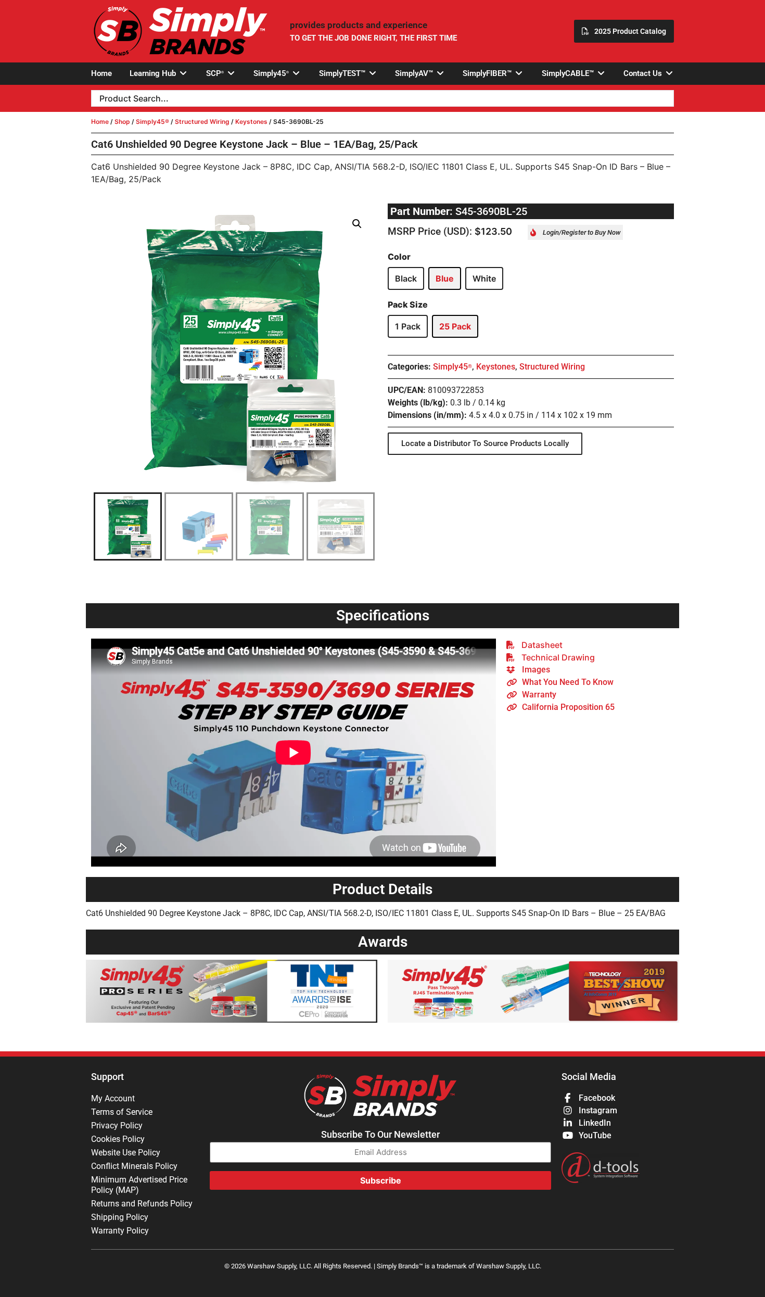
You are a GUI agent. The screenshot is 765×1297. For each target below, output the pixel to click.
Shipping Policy (119, 1217)
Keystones (251, 121)
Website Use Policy (125, 1153)
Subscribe (380, 1180)
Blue (445, 278)
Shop (122, 121)
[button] (158, 73)
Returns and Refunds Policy (142, 1204)
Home (100, 121)
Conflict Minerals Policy (134, 1166)
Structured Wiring (202, 121)
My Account (113, 1098)
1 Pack (407, 326)
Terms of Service (121, 1112)
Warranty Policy (120, 1231)
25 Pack (455, 326)
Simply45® (152, 121)
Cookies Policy (118, 1139)
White (484, 278)
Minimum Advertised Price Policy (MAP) (139, 1185)
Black (406, 278)
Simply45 (452, 367)
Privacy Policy (117, 1125)
